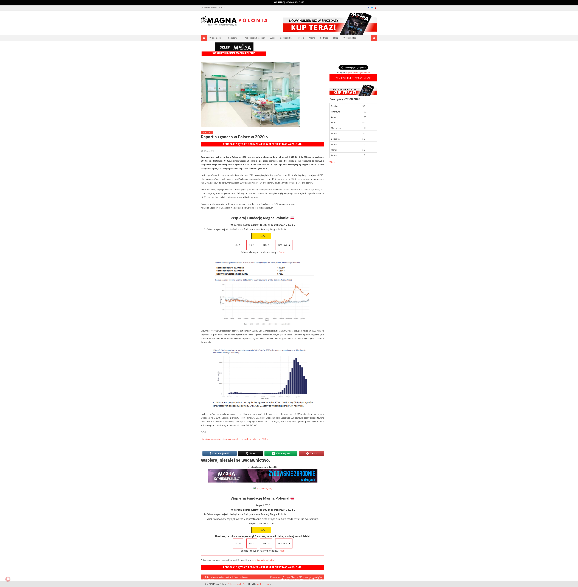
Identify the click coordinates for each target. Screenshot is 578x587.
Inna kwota (284, 245)
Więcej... (333, 162)
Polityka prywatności (236, 583)
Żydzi (272, 37)
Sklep (335, 37)
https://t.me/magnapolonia (358, 72)
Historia (300, 37)
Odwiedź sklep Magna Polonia (234, 46)
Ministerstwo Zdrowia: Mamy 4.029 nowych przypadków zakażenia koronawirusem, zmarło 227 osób (296, 577)
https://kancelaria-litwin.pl (263, 560)
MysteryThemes (263, 583)
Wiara (312, 37)
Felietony (232, 37)
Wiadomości (215, 37)
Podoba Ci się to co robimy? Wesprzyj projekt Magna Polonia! (262, 144)
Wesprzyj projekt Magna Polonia (234, 53)
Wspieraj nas (349, 37)
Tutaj (281, 252)
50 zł (251, 245)
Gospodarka (286, 37)
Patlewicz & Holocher (254, 37)
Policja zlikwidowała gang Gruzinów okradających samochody (226, 577)
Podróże (324, 37)
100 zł (266, 245)
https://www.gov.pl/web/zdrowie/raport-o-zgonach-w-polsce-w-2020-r (234, 439)
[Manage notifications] (7, 579)
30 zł (238, 245)
